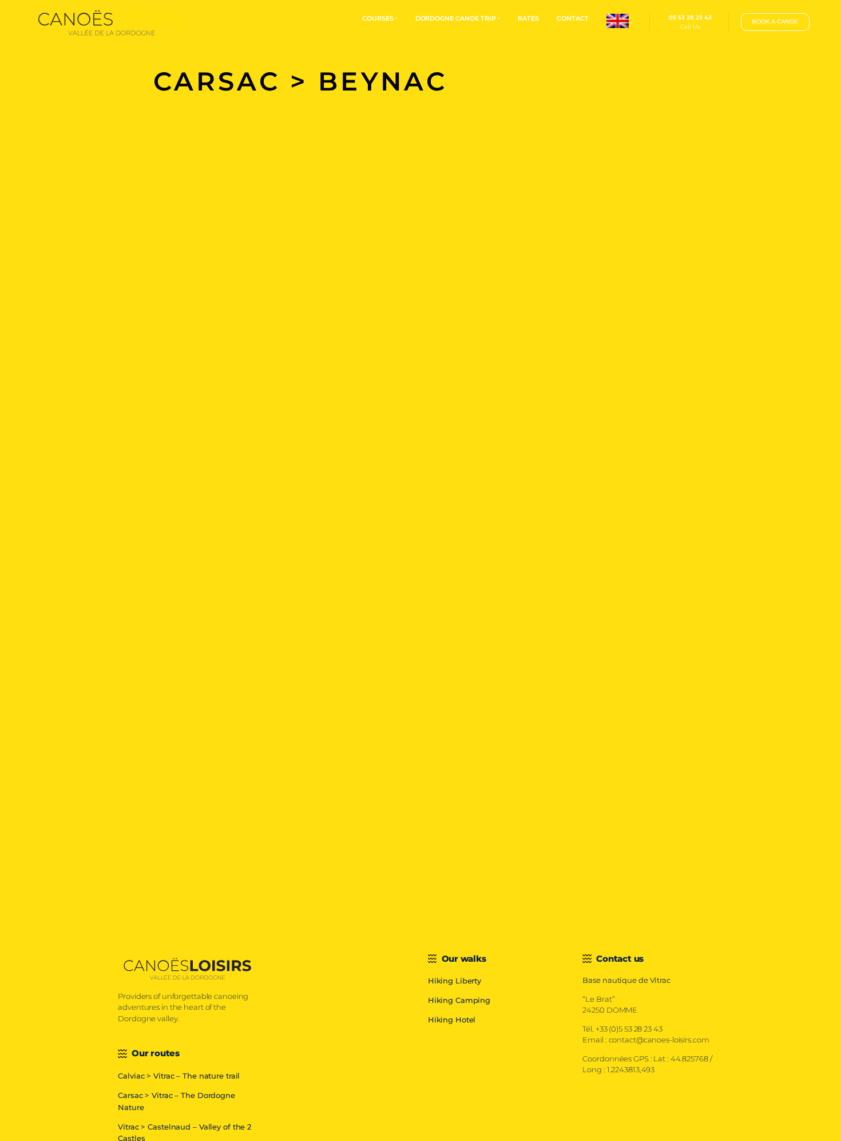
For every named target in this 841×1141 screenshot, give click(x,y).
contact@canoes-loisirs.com (659, 1040)
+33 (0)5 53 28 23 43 (629, 1029)
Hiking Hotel (452, 1020)
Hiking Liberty (454, 981)
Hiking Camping (459, 1000)
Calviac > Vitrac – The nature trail (179, 1076)
